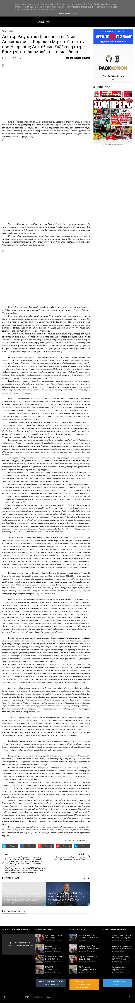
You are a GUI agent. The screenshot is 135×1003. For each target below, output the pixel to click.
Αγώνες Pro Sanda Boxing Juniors (53, 957)
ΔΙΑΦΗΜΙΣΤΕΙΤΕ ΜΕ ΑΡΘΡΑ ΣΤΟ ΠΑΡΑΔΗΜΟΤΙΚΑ (84, 984)
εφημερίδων (120, 144)
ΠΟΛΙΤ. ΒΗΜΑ (42, 21)
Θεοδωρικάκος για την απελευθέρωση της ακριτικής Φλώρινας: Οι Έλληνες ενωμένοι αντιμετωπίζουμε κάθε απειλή (23, 895)
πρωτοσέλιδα (109, 144)
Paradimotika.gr (18, 997)
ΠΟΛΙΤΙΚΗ (69, 840)
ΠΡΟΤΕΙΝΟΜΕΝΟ (82, 840)
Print (79, 58)
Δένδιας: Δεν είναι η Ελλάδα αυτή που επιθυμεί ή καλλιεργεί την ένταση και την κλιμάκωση (68, 896)
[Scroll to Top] (129, 997)
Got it (75, 14)
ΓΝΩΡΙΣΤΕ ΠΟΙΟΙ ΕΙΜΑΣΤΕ (117, 983)
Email (87, 58)
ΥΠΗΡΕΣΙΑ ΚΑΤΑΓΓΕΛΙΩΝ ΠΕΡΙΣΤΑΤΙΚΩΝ (51, 983)
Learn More (64, 14)
